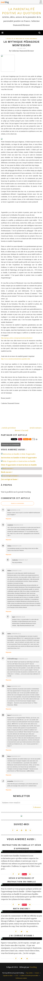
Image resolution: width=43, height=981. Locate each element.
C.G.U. (16, 975)
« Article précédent (8, 428)
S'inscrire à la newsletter (11, 444)
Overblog (33, 967)
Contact (37, 973)
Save (25, 874)
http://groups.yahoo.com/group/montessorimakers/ (16, 338)
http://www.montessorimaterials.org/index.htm (15, 359)
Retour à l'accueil (21, 430)
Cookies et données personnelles (29, 975)
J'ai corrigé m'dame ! (21, 935)
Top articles (29, 973)
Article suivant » (36, 428)
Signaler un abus (8, 975)
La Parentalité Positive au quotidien (21, 11)
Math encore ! (21, 908)
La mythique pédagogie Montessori (22, 43)
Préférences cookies (21, 978)
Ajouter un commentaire (17, 503)
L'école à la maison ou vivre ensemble (21, 38)
